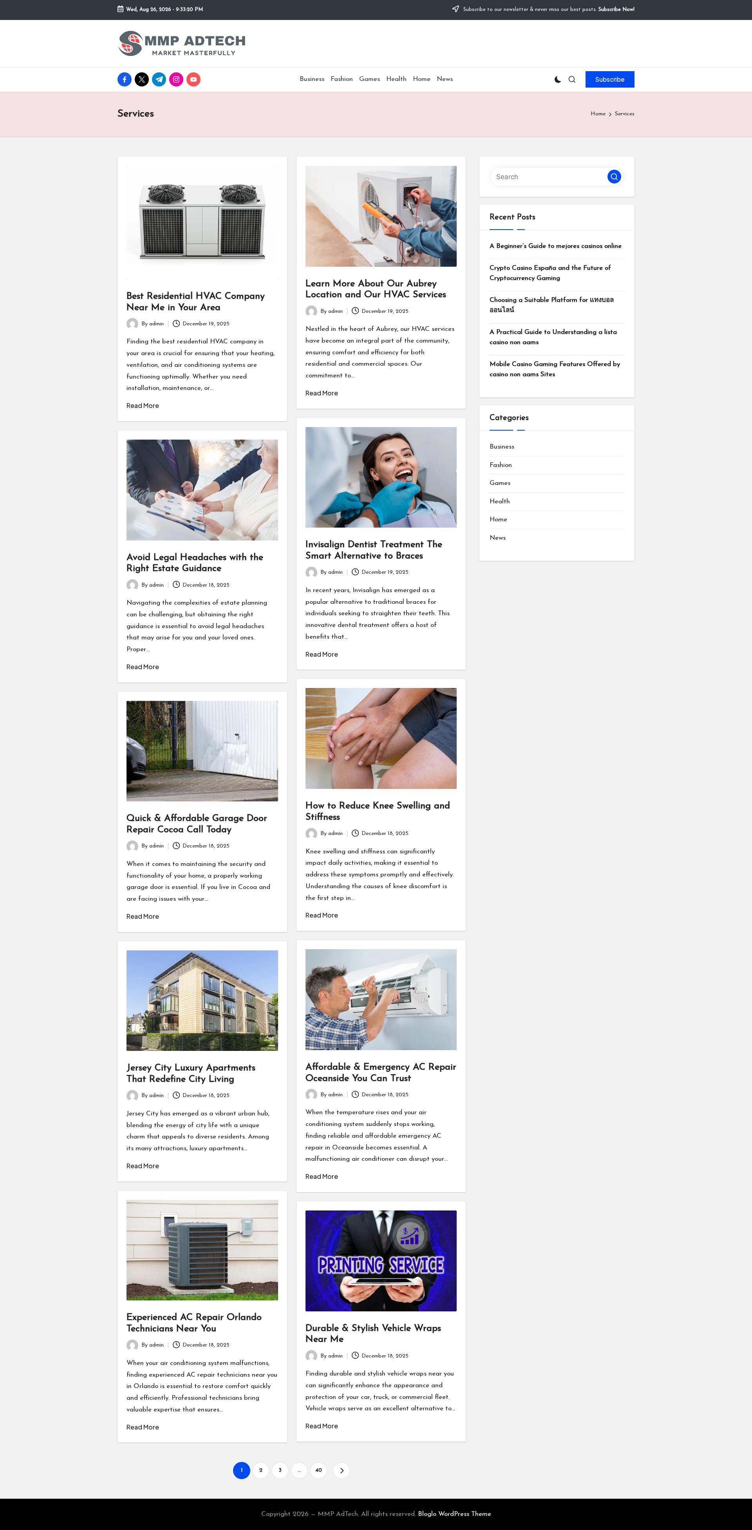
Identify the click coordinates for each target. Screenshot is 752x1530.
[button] (610, 79)
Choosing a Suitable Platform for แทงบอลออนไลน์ (552, 305)
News (498, 538)
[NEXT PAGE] (341, 1470)
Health (500, 501)
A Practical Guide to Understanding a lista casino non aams (553, 337)
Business (502, 447)
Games (500, 483)
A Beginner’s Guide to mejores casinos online (556, 246)
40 (318, 1470)
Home (498, 519)
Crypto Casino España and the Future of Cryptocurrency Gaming (550, 273)
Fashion (501, 465)
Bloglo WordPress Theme (454, 1514)
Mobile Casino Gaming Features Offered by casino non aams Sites (555, 369)
